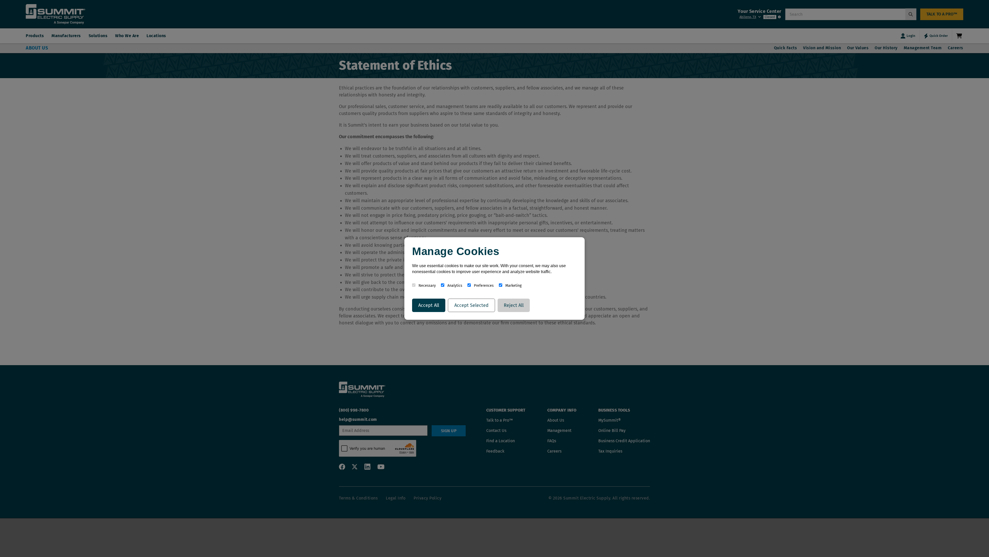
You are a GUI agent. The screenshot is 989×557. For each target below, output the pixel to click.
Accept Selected (471, 305)
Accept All (428, 305)
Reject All (514, 305)
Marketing (513, 285)
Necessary (426, 285)
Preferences (483, 285)
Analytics (454, 285)
